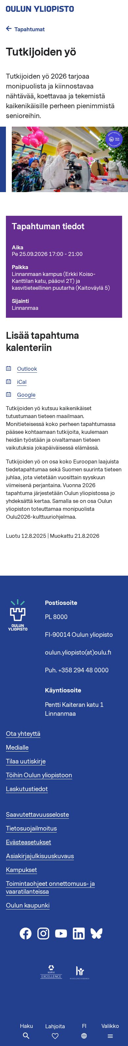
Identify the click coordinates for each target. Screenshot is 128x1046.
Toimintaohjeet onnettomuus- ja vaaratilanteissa (50, 888)
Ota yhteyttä (23, 734)
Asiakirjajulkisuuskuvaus (40, 856)
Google (26, 395)
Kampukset (21, 870)
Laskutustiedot (27, 789)
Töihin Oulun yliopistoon (39, 775)
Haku (26, 1026)
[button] (110, 1031)
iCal (22, 382)
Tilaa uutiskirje (26, 761)
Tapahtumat (29, 29)
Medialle (17, 747)
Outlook (27, 369)
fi (90, 1034)
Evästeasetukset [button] (28, 842)
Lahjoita (55, 1026)
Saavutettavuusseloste (37, 814)
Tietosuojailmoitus (31, 828)
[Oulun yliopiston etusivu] (61, 7)
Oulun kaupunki (28, 905)
